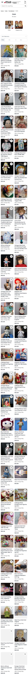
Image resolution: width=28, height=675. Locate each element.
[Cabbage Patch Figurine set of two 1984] (21, 378)
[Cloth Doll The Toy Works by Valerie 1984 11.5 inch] (21, 99)
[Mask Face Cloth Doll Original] (21, 612)
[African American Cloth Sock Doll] (7, 237)
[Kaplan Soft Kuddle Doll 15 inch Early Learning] (7, 260)
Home (2, 11)
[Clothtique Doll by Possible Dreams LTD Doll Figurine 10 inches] (21, 76)
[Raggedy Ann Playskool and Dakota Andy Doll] (21, 283)
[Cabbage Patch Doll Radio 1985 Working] (7, 191)
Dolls (6, 11)
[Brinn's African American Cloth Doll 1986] (7, 658)
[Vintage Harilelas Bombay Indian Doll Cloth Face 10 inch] (21, 589)
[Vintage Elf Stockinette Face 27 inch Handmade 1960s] (7, 122)
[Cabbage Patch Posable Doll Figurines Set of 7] (21, 541)
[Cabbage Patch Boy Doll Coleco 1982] (7, 308)
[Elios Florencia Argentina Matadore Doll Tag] (21, 566)
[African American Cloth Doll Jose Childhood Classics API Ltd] (21, 424)
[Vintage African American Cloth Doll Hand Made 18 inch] (7, 331)
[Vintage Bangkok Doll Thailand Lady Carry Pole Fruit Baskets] (7, 213)
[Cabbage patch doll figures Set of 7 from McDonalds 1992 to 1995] (7, 541)
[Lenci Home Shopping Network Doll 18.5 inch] (21, 260)
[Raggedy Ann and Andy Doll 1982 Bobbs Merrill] (21, 354)
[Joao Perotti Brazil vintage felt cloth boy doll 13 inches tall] (7, 99)
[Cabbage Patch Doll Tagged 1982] (21, 191)
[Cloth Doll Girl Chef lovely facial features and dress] (21, 331)
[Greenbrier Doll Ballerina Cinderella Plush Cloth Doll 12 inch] (7, 51)
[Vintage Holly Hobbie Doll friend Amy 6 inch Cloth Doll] (7, 612)
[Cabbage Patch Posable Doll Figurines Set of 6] (7, 354)
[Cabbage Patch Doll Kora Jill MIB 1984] (21, 145)
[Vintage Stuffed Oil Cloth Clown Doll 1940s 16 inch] (21, 448)
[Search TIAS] (25, 5)
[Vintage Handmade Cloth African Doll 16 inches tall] (7, 472)
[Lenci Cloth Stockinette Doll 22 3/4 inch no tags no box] (21, 213)
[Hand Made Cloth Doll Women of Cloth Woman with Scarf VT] (7, 448)
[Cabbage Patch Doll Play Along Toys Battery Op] (21, 51)
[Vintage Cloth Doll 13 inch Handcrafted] (7, 168)
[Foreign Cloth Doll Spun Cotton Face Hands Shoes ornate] (21, 658)
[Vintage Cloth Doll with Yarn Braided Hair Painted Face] (21, 168)
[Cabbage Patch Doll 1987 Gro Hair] (7, 518)
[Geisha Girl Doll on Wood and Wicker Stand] (7, 495)
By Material (11, 11)
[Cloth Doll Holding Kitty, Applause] (7, 589)
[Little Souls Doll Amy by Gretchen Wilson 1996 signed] (7, 145)
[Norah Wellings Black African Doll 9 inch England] (21, 308)
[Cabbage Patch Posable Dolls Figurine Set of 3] (21, 495)
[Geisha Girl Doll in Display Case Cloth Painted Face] (7, 401)
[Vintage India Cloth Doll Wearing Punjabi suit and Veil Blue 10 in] (21, 237)
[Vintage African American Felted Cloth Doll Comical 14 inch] (7, 378)
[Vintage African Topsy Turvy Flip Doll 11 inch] (21, 401)
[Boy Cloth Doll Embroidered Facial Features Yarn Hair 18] (7, 424)
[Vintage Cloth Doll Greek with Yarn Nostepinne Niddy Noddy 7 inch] (7, 283)
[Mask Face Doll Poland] (21, 472)
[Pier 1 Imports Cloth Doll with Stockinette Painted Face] (7, 76)
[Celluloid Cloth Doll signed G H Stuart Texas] (21, 518)
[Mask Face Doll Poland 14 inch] (7, 635)
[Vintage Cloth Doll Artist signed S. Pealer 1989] (21, 635)
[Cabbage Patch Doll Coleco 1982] (7, 566)
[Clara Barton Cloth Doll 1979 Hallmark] (21, 122)
